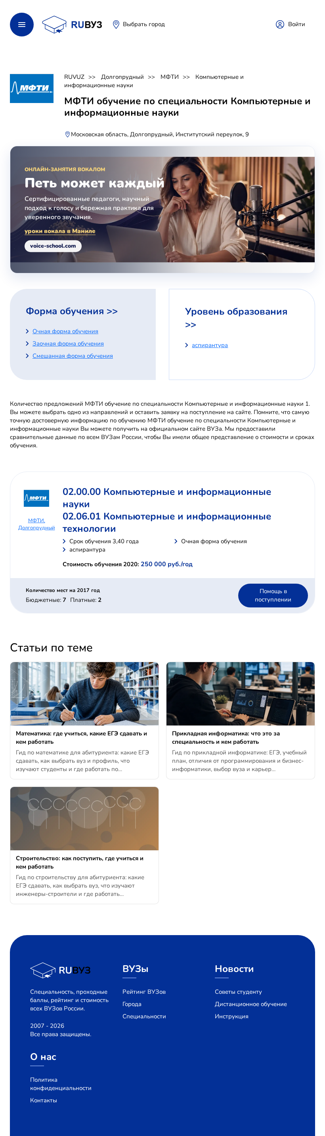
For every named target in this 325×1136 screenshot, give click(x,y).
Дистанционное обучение (251, 1004)
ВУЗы (135, 968)
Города (131, 1004)
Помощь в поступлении (273, 595)
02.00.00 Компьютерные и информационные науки (167, 497)
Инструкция (232, 1016)
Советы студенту (238, 992)
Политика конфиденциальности (61, 1084)
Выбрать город (144, 24)
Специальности (144, 1016)
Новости (234, 968)
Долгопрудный (122, 77)
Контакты (43, 1100)
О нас (43, 1056)
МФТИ (170, 77)
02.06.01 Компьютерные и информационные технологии (167, 522)
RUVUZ (74, 77)
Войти (296, 24)
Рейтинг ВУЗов (144, 992)
